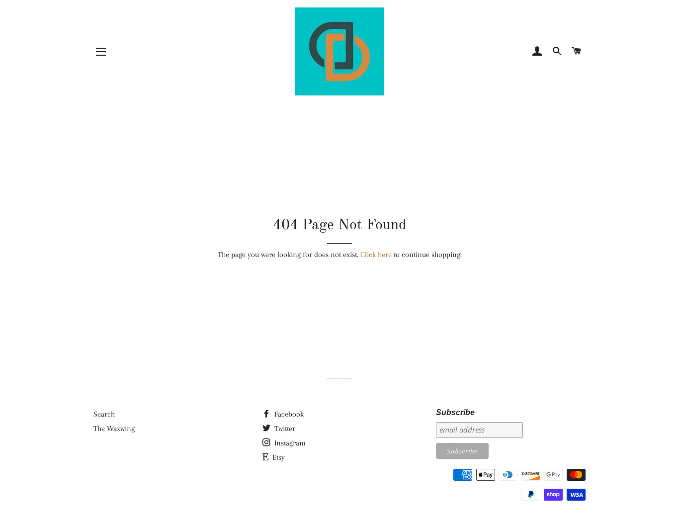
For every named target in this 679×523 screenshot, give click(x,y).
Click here (376, 254)
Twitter (283, 428)
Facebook (288, 414)
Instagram (289, 442)
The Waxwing (114, 428)
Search (104, 414)
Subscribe (455, 412)
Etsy (277, 457)
